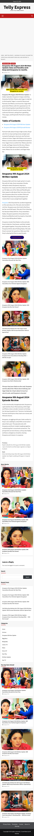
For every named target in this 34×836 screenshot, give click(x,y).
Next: (16, 455)
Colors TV (5, 644)
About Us (27, 824)
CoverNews (24, 831)
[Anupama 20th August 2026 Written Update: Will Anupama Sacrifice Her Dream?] (17, 537)
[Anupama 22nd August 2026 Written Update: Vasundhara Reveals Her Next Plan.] (17, 477)
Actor (3, 629)
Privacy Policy (7, 824)
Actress (4, 632)
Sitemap (17, 826)
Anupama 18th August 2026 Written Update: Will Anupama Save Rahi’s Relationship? (15, 380)
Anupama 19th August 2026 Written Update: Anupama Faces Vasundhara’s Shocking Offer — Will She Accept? (15, 355)
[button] (2, 16)
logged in (11, 565)
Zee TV (4, 660)
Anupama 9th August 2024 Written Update (17, 124)
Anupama (5, 202)
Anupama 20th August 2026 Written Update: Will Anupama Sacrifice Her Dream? (15, 306)
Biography (5, 641)
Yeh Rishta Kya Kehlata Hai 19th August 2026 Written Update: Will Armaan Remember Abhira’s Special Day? (15, 330)
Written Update (6, 63)
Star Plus (13, 63)
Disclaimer (15, 824)
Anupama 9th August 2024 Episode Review (17, 127)
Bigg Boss (4, 638)
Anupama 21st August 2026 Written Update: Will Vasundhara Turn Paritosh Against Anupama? (15, 282)
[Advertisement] (17, 35)
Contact (21, 824)
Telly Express (17, 7)
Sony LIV (4, 651)
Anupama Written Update (16, 486)
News (25, 486)
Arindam (5, 72)
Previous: (16, 446)
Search (3, 571)
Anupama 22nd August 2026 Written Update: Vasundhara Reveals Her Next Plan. (14, 259)
